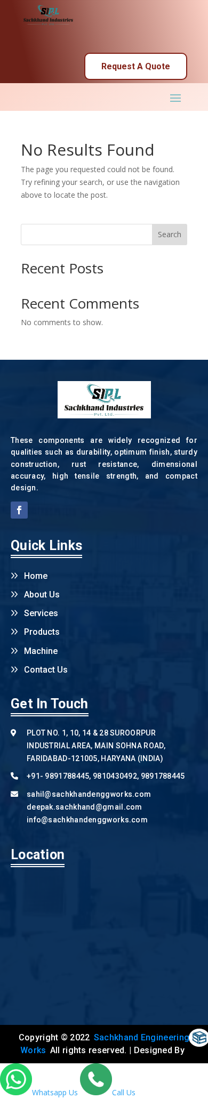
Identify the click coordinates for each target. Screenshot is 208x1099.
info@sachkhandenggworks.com (87, 819)
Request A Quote (135, 66)
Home (35, 576)
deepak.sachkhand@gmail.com (84, 807)
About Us (42, 594)
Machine (41, 651)
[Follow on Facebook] (19, 510)
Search (169, 234)
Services (41, 613)
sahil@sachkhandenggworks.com (89, 794)
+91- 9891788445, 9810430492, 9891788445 (106, 776)
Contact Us (46, 670)
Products (42, 632)
